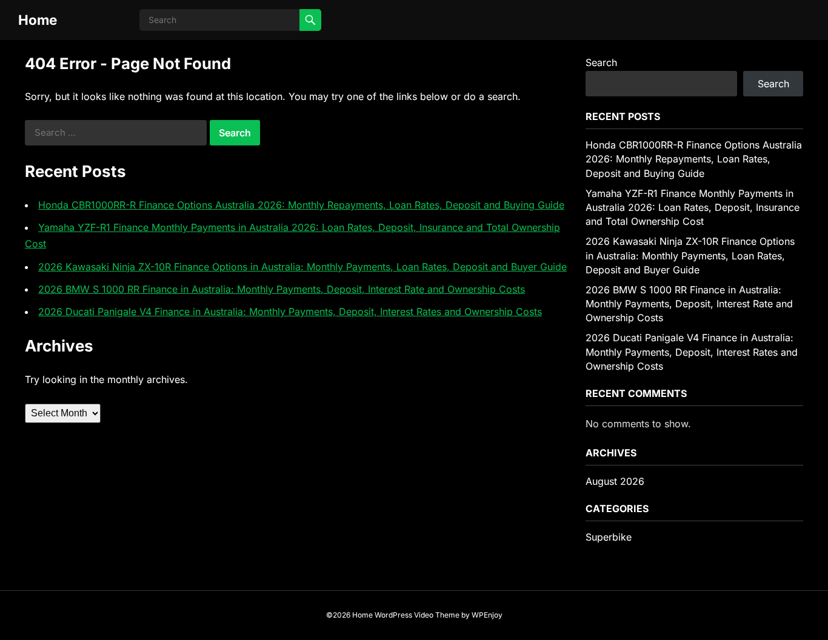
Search (601, 62)
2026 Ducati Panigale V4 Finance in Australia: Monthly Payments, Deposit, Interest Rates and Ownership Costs (290, 311)
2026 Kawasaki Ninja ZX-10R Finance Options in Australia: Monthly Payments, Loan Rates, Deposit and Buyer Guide (302, 267)
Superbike (609, 537)
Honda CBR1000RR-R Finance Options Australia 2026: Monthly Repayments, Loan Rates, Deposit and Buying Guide (301, 205)
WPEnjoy (487, 614)
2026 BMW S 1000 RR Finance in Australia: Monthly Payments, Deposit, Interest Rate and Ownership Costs (281, 289)
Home (37, 20)
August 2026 (615, 481)
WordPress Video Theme (417, 614)
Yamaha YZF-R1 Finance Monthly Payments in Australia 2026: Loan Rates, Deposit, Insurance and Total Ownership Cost (693, 207)
